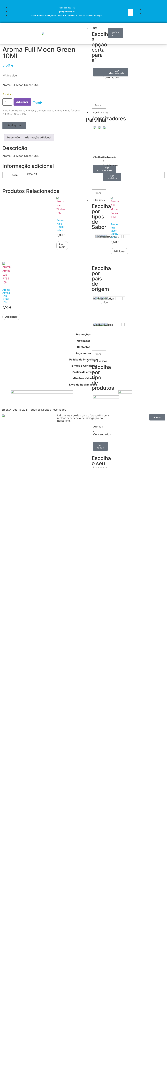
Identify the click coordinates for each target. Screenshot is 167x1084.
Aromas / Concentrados (39, 110)
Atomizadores (100, 112)
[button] (14, 125)
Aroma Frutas (62, 110)
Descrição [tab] (13, 137)
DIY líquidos (17, 110)
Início (5, 110)
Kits (94, 27)
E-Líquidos (98, 200)
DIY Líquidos (99, 361)
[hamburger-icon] (104, 27)
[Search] (130, 18)
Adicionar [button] (11, 316)
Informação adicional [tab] (38, 137)
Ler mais (62, 246)
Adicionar (22, 102)
